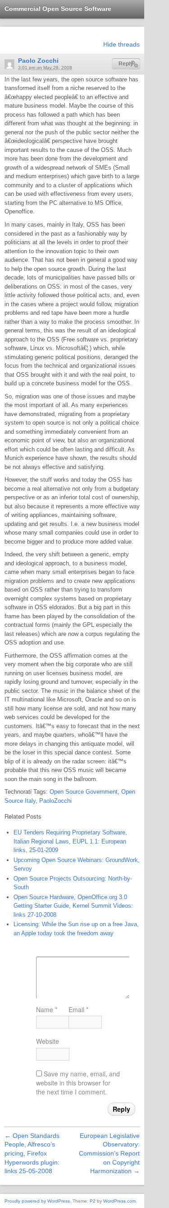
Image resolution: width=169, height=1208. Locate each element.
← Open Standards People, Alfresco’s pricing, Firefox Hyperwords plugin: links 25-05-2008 (32, 1153)
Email (78, 1009)
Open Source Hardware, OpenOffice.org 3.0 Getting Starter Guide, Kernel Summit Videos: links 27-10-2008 (73, 906)
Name (46, 1009)
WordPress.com (119, 1201)
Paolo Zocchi (38, 60)
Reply (126, 64)
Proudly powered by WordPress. (38, 1201)
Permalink (135, 64)
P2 (93, 1201)
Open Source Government (84, 791)
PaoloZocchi (55, 800)
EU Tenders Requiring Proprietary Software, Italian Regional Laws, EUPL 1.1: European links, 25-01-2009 (70, 841)
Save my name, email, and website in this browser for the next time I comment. (78, 1082)
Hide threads (121, 44)
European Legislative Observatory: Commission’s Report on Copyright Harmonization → (109, 1153)
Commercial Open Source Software (58, 8)
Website (47, 1041)
